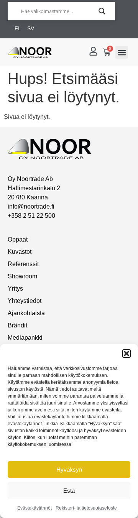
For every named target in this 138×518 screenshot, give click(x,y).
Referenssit (23, 264)
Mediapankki (25, 337)
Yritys (15, 288)
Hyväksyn (69, 469)
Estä (69, 490)
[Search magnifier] (102, 11)
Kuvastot (19, 251)
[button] (126, 353)
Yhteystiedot (24, 301)
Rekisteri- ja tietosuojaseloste (86, 508)
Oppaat (18, 239)
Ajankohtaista (26, 313)
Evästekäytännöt (34, 508)
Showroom (22, 276)
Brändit (17, 325)
